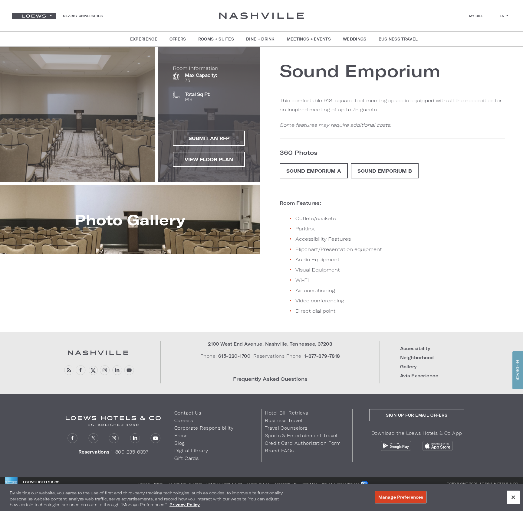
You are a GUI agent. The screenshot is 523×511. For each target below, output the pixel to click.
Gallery (408, 366)
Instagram (114, 438)
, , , (270, 344)
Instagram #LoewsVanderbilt (105, 370)
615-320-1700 (234, 356)
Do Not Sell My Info (185, 484)
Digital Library (191, 450)
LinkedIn (135, 438)
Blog (179, 443)
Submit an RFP (209, 138)
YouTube (129, 370)
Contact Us (187, 412)
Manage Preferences (400, 496)
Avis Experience (419, 375)
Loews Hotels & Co (499, 483)
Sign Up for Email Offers (416, 415)
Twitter (93, 438)
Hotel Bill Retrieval (287, 412)
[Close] (513, 497)
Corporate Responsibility (203, 428)
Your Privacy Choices (341, 484)
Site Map (309, 484)
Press (180, 435)
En (502, 16)
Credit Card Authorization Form (302, 443)
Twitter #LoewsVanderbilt (93, 370)
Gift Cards (186, 458)
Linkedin (117, 370)
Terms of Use (258, 484)
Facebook (81, 370)
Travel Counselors (286, 428)
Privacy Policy (150, 484)
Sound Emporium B (384, 171)
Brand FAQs (279, 450)
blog (69, 370)
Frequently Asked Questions (270, 379)
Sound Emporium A (313, 171)
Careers (183, 420)
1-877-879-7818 (322, 356)
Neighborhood (417, 357)
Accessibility (415, 348)
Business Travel (283, 420)
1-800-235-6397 (129, 451)
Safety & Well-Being (224, 484)
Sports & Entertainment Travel (301, 435)
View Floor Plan (209, 159)
